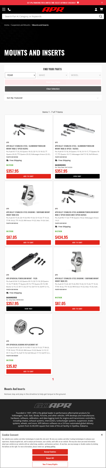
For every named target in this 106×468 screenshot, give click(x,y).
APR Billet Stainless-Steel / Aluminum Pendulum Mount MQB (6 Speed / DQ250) (74, 147)
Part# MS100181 (61, 223)
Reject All (50, 458)
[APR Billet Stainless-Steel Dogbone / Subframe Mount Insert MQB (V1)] (77, 261)
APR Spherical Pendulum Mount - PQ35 (21, 278)
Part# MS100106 (12, 289)
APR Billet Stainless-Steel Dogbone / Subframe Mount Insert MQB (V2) (28, 213)
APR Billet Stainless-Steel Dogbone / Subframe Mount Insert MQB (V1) (77, 279)
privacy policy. (50, 446)
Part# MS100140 (61, 157)
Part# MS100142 (12, 223)
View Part (77, 176)
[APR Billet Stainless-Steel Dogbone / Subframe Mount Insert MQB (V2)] (28, 195)
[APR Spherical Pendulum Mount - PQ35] (28, 261)
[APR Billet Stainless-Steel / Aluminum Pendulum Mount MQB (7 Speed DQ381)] (28, 128)
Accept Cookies (50, 451)
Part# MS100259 (12, 356)
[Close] (102, 435)
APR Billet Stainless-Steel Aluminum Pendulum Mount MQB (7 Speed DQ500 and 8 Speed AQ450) (77, 213)
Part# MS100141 (61, 289)
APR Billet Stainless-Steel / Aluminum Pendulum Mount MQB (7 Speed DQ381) (25, 147)
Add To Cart (29, 176)
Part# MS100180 (12, 157)
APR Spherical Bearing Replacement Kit (22, 344)
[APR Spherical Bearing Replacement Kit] (28, 327)
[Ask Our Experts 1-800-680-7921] (9, 9)
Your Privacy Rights (50, 464)
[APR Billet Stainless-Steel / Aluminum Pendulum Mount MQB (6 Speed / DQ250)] (77, 128)
